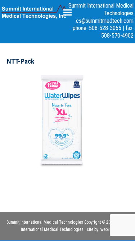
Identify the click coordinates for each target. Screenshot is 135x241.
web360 (107, 229)
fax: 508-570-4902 (117, 32)
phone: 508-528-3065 (97, 28)
